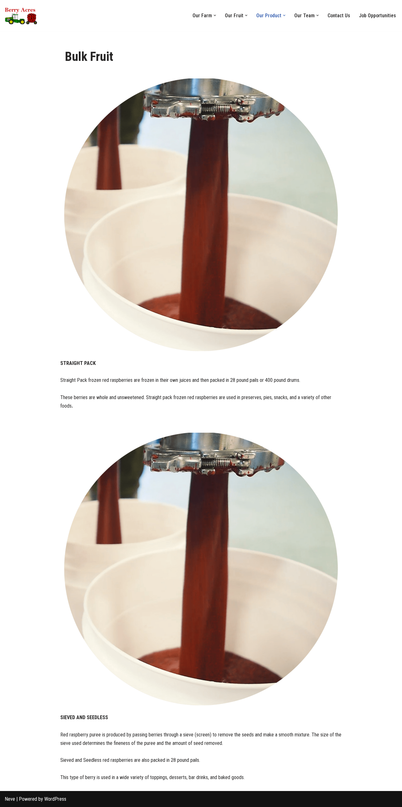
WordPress (55, 799)
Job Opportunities (377, 16)
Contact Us (339, 16)
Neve (10, 799)
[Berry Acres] (23, 15)
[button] (215, 15)
